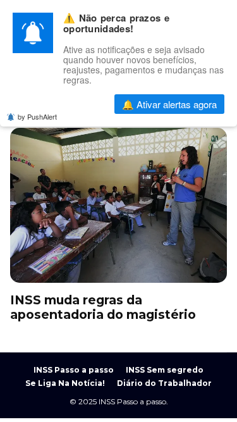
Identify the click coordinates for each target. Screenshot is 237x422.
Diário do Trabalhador (164, 383)
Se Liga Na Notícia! (65, 383)
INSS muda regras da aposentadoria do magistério (118, 205)
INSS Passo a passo (73, 370)
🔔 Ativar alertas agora (169, 104)
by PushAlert (37, 116)
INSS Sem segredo (165, 370)
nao (72, 104)
